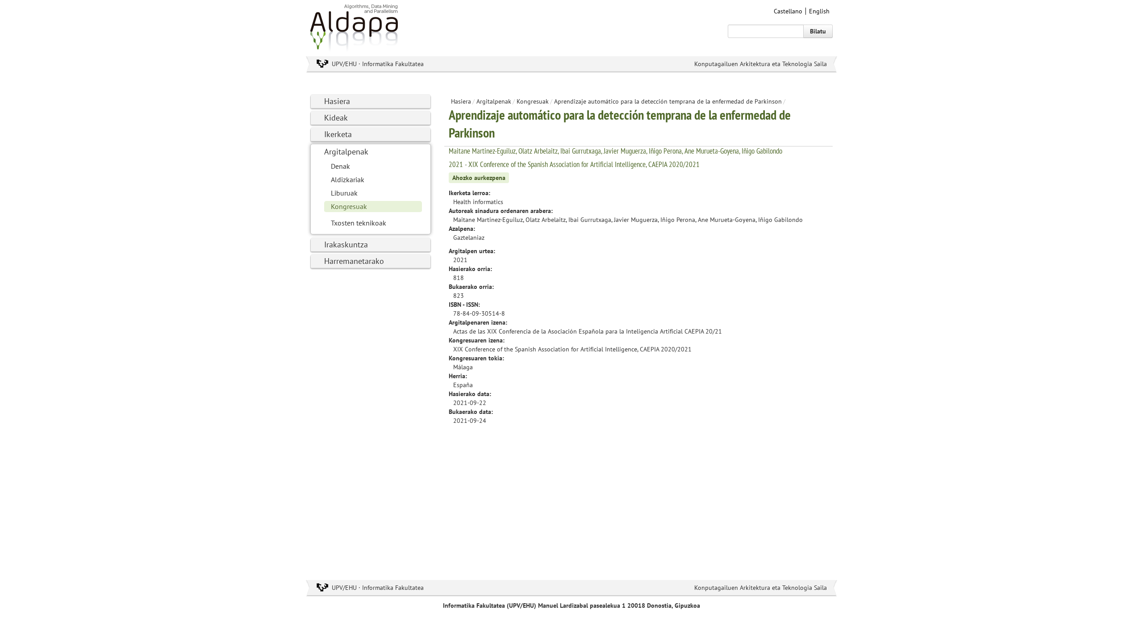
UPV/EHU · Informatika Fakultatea (378, 64)
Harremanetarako (354, 261)
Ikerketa (338, 134)
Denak (340, 166)
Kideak (336, 118)
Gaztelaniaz (468, 238)
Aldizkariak (347, 179)
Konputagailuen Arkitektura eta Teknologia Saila (760, 64)
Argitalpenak (346, 151)
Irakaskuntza (346, 244)
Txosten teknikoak (358, 222)
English (819, 11)
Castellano (788, 11)
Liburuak (344, 192)
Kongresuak (349, 206)
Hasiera (337, 101)
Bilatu (818, 31)
